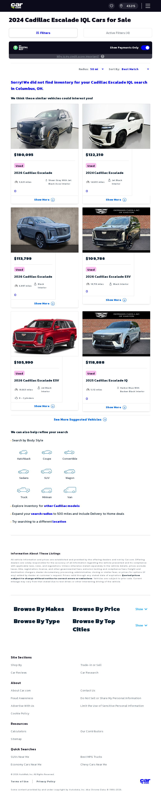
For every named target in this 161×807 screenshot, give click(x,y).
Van (69, 497)
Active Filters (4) (118, 32)
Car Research (89, 673)
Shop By (16, 665)
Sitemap (16, 739)
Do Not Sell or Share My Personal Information (110, 698)
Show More (41, 200)
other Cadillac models (62, 505)
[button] (111, 6)
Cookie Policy (20, 713)
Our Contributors (91, 731)
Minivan (47, 497)
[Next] (75, 126)
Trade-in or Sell (91, 665)
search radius (42, 513)
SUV (47, 478)
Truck (23, 497)
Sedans (23, 478)
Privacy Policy (46, 781)
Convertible (69, 459)
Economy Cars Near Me (26, 764)
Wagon (70, 478)
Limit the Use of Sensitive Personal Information (112, 706)
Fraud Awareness (22, 698)
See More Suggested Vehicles (78, 419)
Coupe (47, 459)
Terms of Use (19, 781)
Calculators (19, 731)
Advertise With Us (22, 706)
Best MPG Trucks (91, 757)
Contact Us (87, 690)
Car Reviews (19, 673)
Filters (45, 32)
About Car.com (21, 690)
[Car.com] (17, 6)
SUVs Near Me (20, 757)
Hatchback (24, 459)
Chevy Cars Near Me (93, 764)
